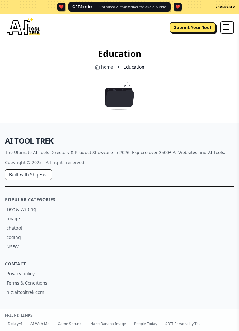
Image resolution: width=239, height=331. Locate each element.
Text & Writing (21, 209)
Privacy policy (21, 273)
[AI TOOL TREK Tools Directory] (23, 27)
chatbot (14, 228)
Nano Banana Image (108, 323)
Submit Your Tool (192, 27)
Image (13, 218)
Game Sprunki (70, 323)
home (107, 67)
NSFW (13, 247)
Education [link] (134, 67)
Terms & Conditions (27, 283)
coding (14, 237)
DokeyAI (15, 323)
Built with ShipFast (28, 175)
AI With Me (39, 323)
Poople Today (145, 323)
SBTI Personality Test (183, 323)
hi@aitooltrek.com (25, 292)
